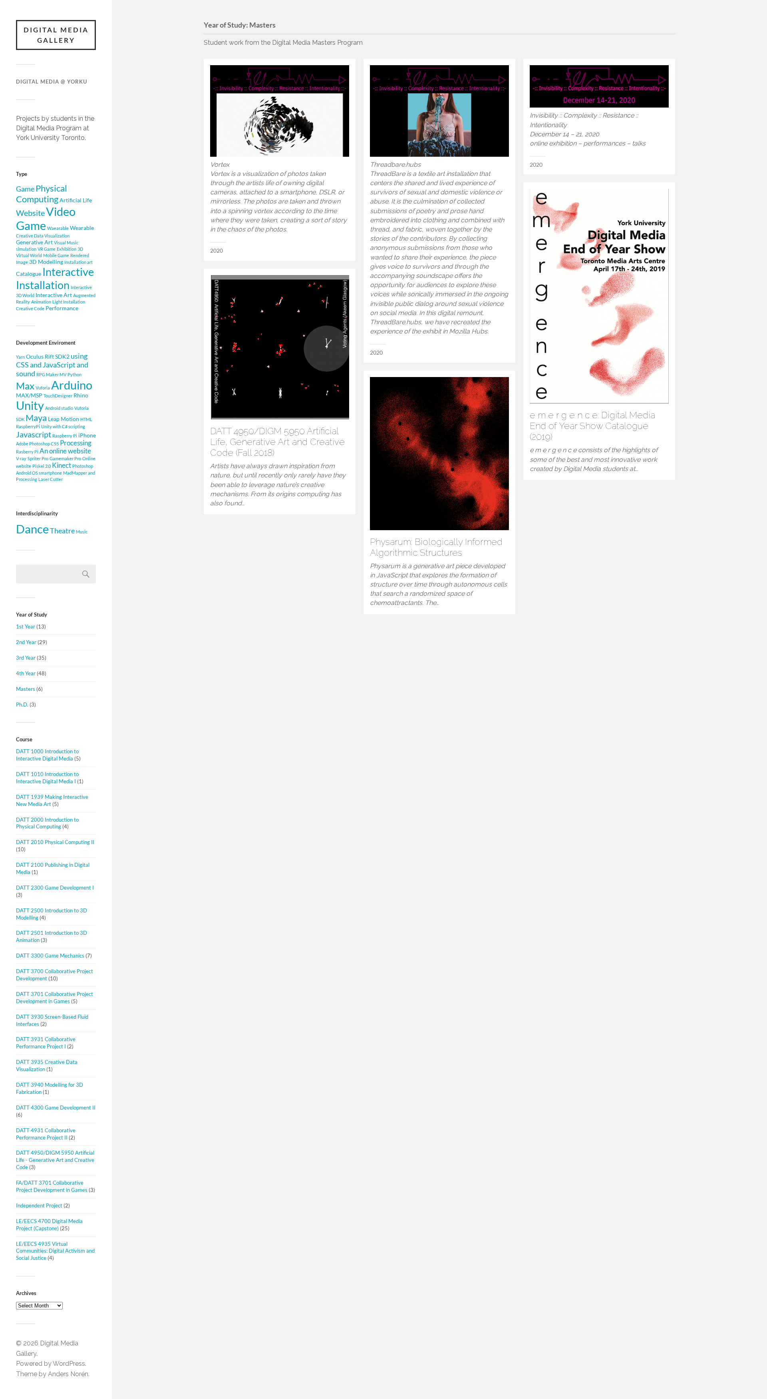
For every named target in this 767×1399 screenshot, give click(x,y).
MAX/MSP (29, 395)
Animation (41, 301)
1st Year (25, 626)
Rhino (81, 395)
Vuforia (43, 387)
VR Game (47, 248)
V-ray (21, 458)
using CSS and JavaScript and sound (52, 364)
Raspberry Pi (64, 435)
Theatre (62, 531)
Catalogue (28, 273)
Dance (32, 529)
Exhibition (66, 248)
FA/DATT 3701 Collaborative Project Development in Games (51, 1186)
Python (74, 374)
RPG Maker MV (51, 374)
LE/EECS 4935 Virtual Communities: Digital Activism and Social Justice (55, 1251)
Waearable (58, 228)
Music (81, 531)
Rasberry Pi (27, 451)
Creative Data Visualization (43, 235)
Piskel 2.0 (41, 466)
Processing (75, 443)
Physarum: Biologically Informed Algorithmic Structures (436, 547)
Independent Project (39, 1205)
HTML (86, 419)
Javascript (33, 434)
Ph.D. (22, 704)
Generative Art (34, 242)
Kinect (61, 465)
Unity (30, 405)
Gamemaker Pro (65, 458)
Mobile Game (56, 255)
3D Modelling (46, 261)
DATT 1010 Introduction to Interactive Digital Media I (47, 777)
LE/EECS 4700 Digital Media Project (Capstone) (49, 1224)
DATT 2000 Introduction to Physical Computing (47, 823)
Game (25, 188)
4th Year (26, 673)
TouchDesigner (58, 395)
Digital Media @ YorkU (51, 81)
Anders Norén (68, 1374)
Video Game (46, 218)
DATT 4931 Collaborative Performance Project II (46, 1134)
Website (30, 213)
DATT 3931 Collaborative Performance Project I (46, 1043)
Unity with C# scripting (63, 426)
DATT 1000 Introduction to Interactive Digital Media (47, 755)
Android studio (59, 408)
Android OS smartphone (39, 472)
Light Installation (68, 301)
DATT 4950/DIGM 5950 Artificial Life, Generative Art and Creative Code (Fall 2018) (277, 442)
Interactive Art (54, 294)
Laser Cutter (50, 479)
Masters (25, 689)
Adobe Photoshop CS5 (37, 443)
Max (25, 385)
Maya (36, 417)
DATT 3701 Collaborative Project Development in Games (54, 997)
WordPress (69, 1363)
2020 (216, 250)
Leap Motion (63, 418)
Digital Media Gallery (56, 35)
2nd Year (26, 642)
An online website (65, 451)
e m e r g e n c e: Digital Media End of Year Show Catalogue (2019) (592, 426)
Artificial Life (76, 200)
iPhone (87, 435)
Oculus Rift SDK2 (48, 356)
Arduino (71, 385)
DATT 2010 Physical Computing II (55, 842)
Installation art (78, 262)
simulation (26, 248)
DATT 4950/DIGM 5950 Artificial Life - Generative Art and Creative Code (55, 1160)
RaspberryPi (28, 426)
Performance (62, 308)
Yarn (20, 356)
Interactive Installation (55, 278)
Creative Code (30, 308)
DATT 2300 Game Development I (55, 887)
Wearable (82, 227)
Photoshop (82, 466)
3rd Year (26, 658)
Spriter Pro (38, 458)
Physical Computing (41, 193)
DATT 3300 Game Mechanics (50, 955)
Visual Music (66, 242)
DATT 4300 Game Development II (55, 1107)
